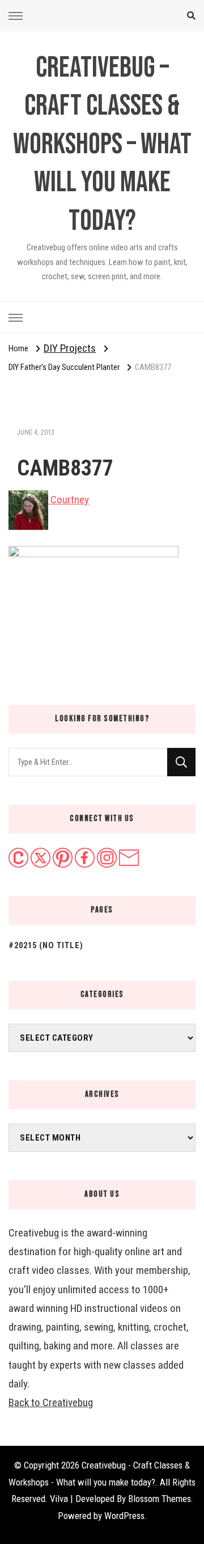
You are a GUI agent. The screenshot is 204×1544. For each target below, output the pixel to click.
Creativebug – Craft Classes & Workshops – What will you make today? (102, 144)
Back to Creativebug (50, 1402)
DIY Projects (70, 348)
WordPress (124, 1515)
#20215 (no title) (45, 945)
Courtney (68, 499)
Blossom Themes (159, 1498)
